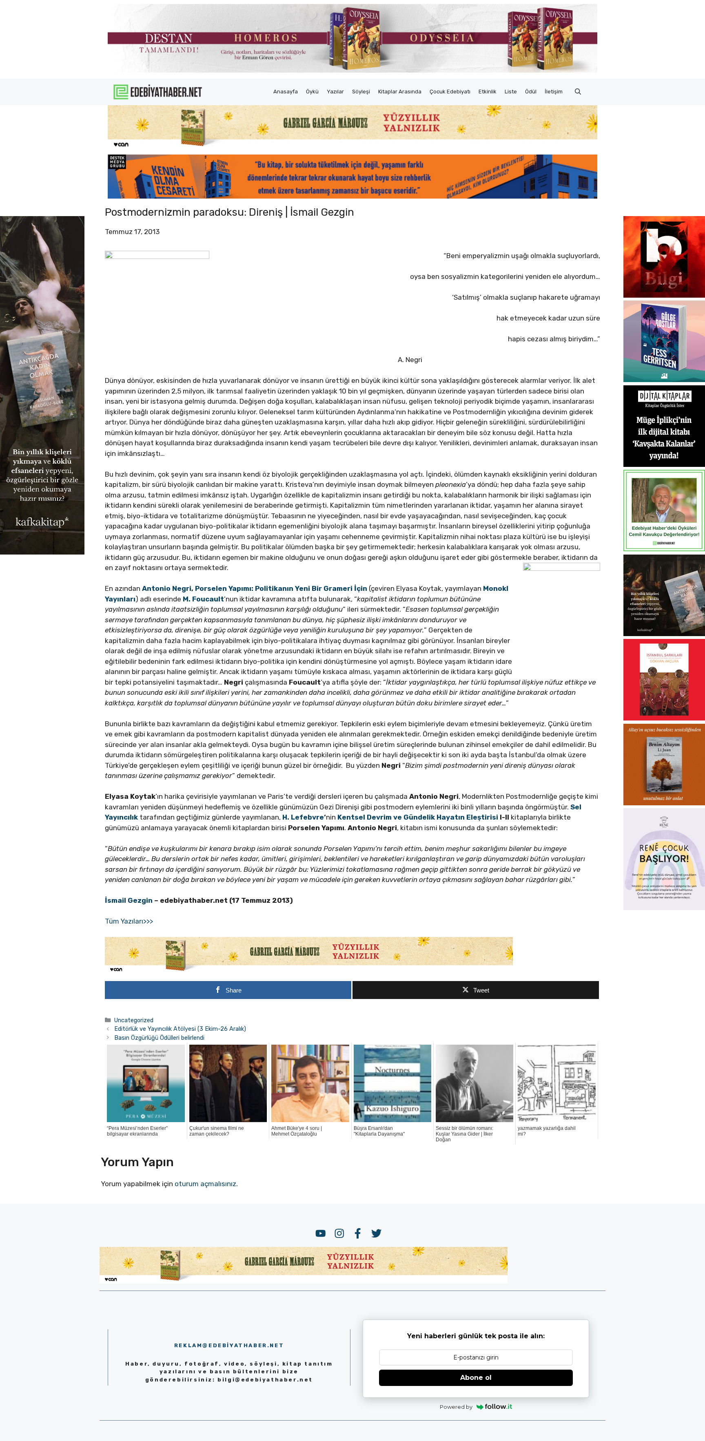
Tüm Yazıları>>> (129, 921)
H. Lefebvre (303, 817)
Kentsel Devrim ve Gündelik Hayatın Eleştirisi (417, 817)
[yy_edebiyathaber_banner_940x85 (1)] (352, 147)
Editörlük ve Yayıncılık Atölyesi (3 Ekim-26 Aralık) (180, 1028)
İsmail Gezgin (129, 900)
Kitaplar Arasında (399, 91)
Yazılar (335, 91)
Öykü (312, 91)
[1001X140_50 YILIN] (352, 71)
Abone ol (476, 1377)
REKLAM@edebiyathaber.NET (229, 1345)
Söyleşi (361, 91)
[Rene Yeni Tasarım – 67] (664, 908)
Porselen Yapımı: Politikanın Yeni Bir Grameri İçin (281, 588)
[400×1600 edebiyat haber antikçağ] (42, 552)
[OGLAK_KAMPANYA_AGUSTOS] (664, 718)
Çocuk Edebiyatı (450, 91)
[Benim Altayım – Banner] (664, 803)
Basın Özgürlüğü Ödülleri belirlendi (159, 1037)
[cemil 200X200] (664, 549)
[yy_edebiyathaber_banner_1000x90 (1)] (309, 971)
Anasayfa (285, 91)
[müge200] (664, 464)
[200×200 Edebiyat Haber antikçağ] (664, 634)
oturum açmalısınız (205, 1184)
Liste (511, 91)
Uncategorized (133, 1020)
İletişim (554, 91)
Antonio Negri (166, 588)
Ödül (531, 91)
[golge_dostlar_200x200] (664, 380)
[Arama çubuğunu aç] (578, 92)
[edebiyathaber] (352, 196)
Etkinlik (488, 91)
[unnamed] (664, 295)
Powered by (456, 1406)
